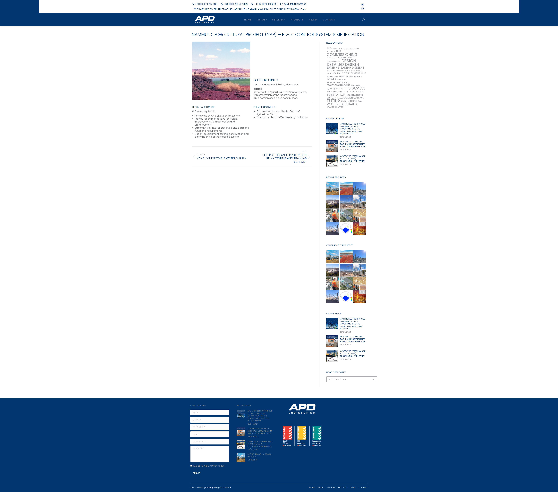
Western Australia (342, 104)
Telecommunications (350, 97)
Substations (355, 95)
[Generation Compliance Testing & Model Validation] (333, 215)
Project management (338, 85)
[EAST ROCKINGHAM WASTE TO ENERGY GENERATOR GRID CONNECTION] (359, 188)
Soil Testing (332, 92)
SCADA (358, 88)
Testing (333, 100)
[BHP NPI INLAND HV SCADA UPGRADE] (333, 188)
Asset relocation (352, 49)
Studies (342, 92)
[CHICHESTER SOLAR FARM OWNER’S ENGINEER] (359, 215)
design (348, 60)
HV (334, 73)
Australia (331, 52)
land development (348, 73)
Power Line (341, 80)
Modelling (332, 76)
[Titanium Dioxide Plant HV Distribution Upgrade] (359, 228)
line (363, 73)
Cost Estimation (333, 62)
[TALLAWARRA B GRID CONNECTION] (346, 215)
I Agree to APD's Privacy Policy (208, 466)
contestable (345, 58)
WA (360, 101)
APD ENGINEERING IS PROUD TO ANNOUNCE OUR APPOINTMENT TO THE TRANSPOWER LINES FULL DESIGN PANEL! (352, 129)
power (331, 79)
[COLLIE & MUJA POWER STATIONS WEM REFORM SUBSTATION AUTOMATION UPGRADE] (333, 202)
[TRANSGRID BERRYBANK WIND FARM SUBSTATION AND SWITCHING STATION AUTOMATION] (333, 228)
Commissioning (342, 54)
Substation (336, 94)
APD (329, 48)
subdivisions (355, 91)
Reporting (332, 89)
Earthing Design (352, 67)
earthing (333, 67)
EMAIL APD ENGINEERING (295, 4)
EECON (329, 70)
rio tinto (344, 88)
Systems (331, 98)
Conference (332, 58)
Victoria (352, 101)
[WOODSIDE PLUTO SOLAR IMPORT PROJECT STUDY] (346, 188)
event (329, 74)
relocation (356, 85)
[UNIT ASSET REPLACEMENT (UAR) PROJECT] (359, 202)
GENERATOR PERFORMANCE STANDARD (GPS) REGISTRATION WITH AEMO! (352, 158)
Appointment (338, 49)
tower (343, 101)
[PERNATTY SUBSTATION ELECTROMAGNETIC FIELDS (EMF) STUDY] (346, 228)
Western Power (335, 107)
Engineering (338, 70)
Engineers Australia (353, 70)
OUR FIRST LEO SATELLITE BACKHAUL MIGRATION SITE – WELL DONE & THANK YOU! (352, 144)
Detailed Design (343, 64)
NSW (342, 76)
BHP (338, 51)
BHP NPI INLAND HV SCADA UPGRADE (259, 455)
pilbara (358, 76)
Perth (349, 76)
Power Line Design (338, 82)
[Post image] (332, 128)
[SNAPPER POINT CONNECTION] (346, 202)
